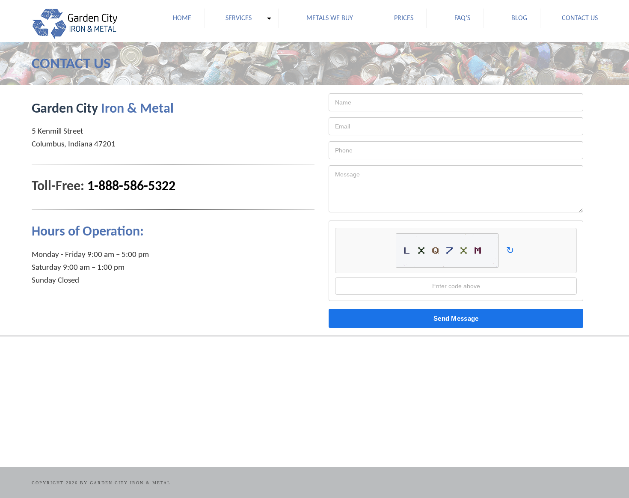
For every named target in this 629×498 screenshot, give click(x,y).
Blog (519, 18)
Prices (403, 18)
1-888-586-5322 (131, 187)
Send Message (456, 318)
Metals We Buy (329, 18)
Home (182, 18)
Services (238, 18)
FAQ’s (462, 18)
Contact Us (580, 18)
